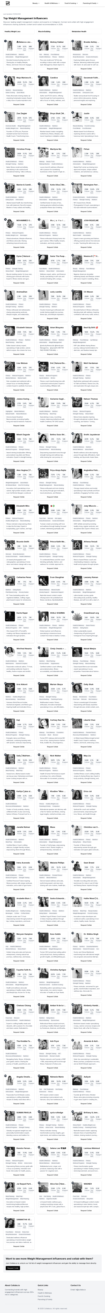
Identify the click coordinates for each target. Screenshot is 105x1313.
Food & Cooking (44, 1296)
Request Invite (12, 1268)
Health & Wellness (45, 1293)
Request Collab (18, 69)
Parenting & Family (45, 1299)
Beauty (40, 1290)
